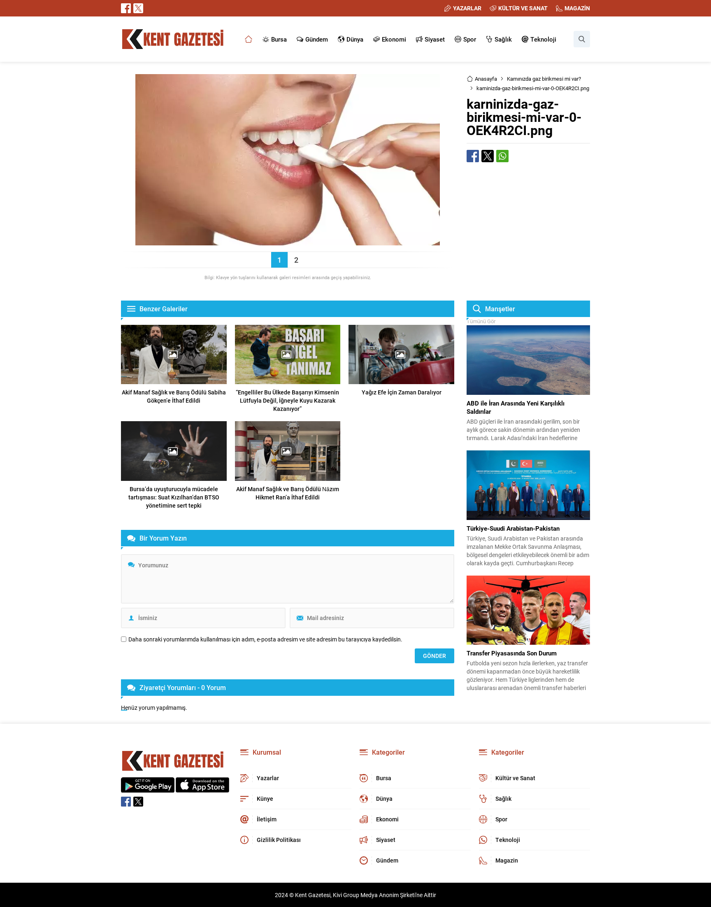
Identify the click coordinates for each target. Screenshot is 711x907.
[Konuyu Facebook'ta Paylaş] (473, 156)
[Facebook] (126, 8)
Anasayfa (486, 78)
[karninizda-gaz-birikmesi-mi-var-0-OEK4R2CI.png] (287, 241)
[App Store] (202, 788)
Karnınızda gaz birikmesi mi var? (544, 78)
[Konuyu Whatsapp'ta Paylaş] (502, 156)
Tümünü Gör (481, 321)
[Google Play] (147, 788)
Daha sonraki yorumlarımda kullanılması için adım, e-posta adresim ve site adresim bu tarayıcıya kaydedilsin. (265, 639)
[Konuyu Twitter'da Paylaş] (487, 156)
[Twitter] (138, 8)
